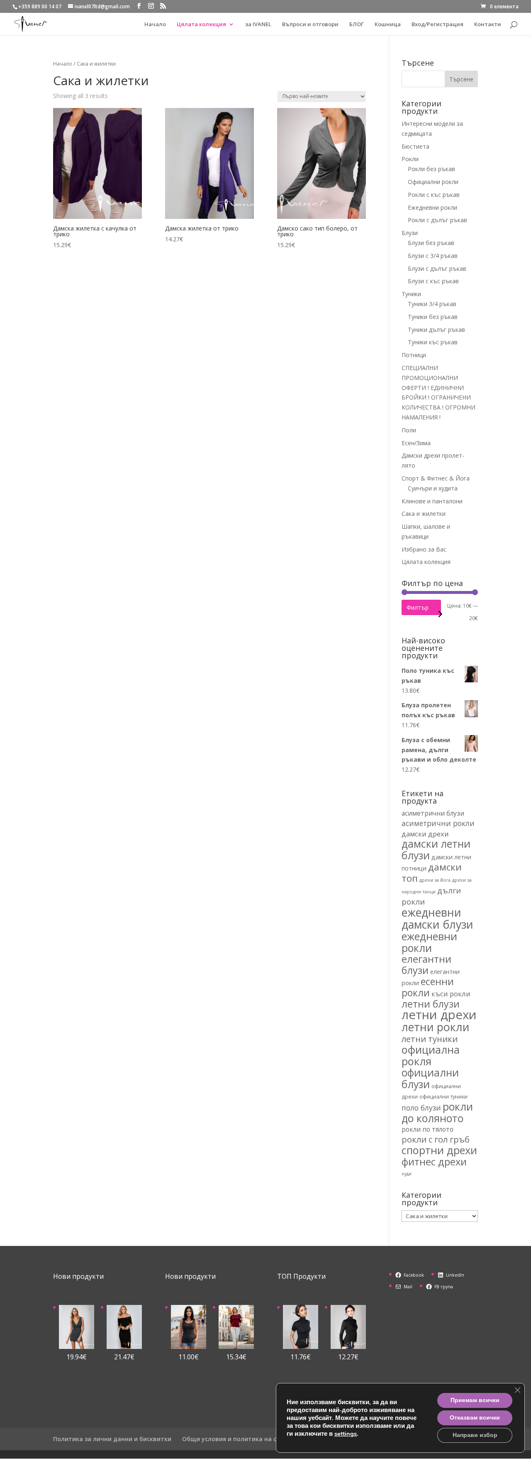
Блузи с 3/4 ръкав (433, 256)
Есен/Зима (416, 443)
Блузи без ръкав (431, 243)
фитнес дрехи (434, 1161)
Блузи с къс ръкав (433, 281)
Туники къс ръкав (433, 342)
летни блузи (431, 1003)
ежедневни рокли (429, 942)
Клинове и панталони (432, 501)
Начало (155, 24)
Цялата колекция (201, 24)
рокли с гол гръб (436, 1139)
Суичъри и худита (433, 488)
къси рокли (450, 993)
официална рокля (431, 1055)
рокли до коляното (437, 1112)
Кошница (388, 24)
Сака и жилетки (424, 513)
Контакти (487, 24)
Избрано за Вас (424, 549)
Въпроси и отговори (310, 24)
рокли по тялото (427, 1129)
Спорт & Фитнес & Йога (436, 478)
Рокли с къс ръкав (434, 195)
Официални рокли (433, 182)
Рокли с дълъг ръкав (437, 220)
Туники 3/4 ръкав (432, 304)
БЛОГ (356, 24)
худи (407, 1174)
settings (345, 1433)
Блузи (410, 233)
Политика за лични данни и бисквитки (112, 1439)
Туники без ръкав (433, 317)
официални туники (443, 1096)
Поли (409, 430)
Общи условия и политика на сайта (236, 1439)
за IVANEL (258, 24)
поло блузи (421, 1108)
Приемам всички (475, 1400)
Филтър (418, 607)
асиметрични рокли (438, 823)
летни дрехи (439, 1014)
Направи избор (475, 1435)
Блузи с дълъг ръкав (437, 268)
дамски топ (432, 873)
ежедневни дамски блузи (437, 918)
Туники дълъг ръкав (436, 329)
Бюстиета (415, 146)
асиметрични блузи (433, 813)
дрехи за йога (435, 880)
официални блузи (430, 1078)
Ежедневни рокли (432, 207)
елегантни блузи (426, 964)
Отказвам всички (475, 1418)
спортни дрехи (439, 1150)
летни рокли (436, 1027)
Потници (414, 355)
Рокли (410, 159)
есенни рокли (428, 987)
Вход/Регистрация (437, 24)
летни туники (430, 1039)
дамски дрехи (425, 834)
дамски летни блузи (436, 849)
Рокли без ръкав (431, 169)
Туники (411, 294)
